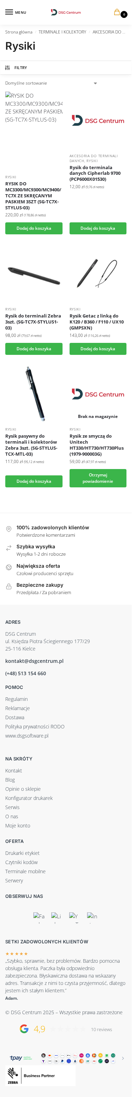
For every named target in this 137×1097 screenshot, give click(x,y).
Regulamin (16, 699)
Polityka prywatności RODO (35, 726)
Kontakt (13, 770)
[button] (118, 12)
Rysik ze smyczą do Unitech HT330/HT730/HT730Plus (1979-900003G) (97, 445)
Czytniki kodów (21, 862)
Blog (10, 779)
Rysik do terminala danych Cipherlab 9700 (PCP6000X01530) (95, 174)
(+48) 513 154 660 (25, 673)
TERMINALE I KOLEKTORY (62, 32)
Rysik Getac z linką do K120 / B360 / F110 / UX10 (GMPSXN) (97, 322)
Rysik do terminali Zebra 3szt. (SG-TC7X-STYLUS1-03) (33, 322)
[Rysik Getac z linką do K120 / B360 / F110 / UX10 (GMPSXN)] (98, 273)
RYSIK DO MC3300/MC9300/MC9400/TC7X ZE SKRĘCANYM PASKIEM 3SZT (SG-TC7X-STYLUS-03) (33, 195)
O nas (11, 816)
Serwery (14, 880)
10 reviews (101, 1030)
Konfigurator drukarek (29, 798)
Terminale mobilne (25, 871)
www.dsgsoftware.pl (26, 735)
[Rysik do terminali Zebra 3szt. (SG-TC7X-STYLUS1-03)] (34, 273)
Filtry (20, 67)
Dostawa (14, 717)
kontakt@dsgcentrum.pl (34, 661)
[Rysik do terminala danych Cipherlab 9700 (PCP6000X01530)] (98, 120)
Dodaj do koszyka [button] (34, 228)
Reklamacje (17, 708)
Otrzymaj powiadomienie (98, 478)
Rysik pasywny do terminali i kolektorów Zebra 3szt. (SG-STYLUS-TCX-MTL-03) (31, 445)
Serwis (12, 807)
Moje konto (17, 825)
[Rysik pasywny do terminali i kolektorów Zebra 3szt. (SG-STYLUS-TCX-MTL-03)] (34, 394)
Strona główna (18, 32)
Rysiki (11, 176)
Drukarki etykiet (22, 853)
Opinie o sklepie (23, 788)
